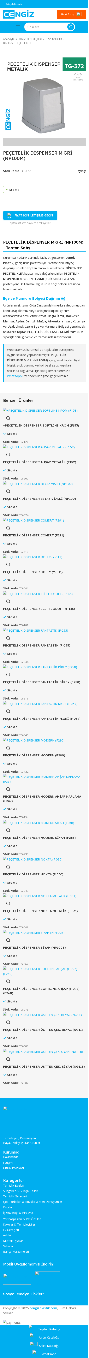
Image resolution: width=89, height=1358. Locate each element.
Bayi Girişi (68, 14)
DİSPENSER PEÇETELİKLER (17, 43)
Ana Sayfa (8, 39)
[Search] (70, 26)
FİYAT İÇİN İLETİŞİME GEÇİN (33, 215)
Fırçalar (8, 1207)
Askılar (7, 1235)
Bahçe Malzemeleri (16, 1251)
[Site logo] (18, 14)
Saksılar (8, 1246)
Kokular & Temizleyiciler (19, 1224)
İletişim (8, 1163)
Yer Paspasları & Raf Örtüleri (22, 1219)
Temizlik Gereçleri (15, 1196)
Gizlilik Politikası (13, 1168)
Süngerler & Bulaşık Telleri (20, 1191)
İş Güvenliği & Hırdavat (18, 1213)
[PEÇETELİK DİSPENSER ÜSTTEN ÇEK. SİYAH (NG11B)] (43, 1051)
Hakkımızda (10, 1157)
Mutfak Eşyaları (13, 1241)
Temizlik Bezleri (13, 1185)
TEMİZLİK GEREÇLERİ (30, 39)
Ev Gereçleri (11, 1230)
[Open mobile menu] (18, 27)
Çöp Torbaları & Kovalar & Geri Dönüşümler (32, 1202)
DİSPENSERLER (54, 39)
